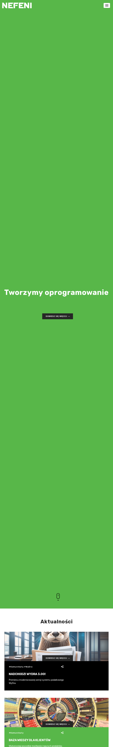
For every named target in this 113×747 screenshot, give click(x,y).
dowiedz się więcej (56, 316)
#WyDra (28, 667)
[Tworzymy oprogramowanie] (17, 3)
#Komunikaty (16, 667)
